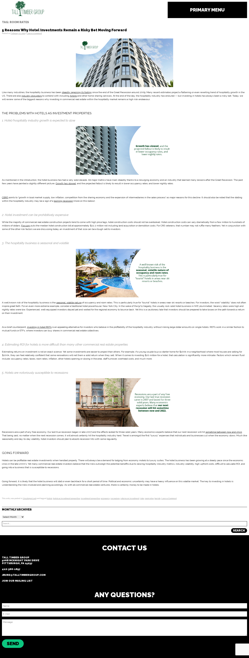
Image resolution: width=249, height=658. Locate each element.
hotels (49, 498)
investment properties (90, 498)
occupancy (105, 498)
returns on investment (129, 498)
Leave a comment (34, 33)
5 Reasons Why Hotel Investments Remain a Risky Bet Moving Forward (64, 30)
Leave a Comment (169, 498)
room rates (149, 498)
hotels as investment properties (66, 498)
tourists (157, 498)
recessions (115, 498)
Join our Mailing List (17, 580)
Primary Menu (207, 10)
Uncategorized (29, 498)
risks (142, 498)
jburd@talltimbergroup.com (24, 574)
